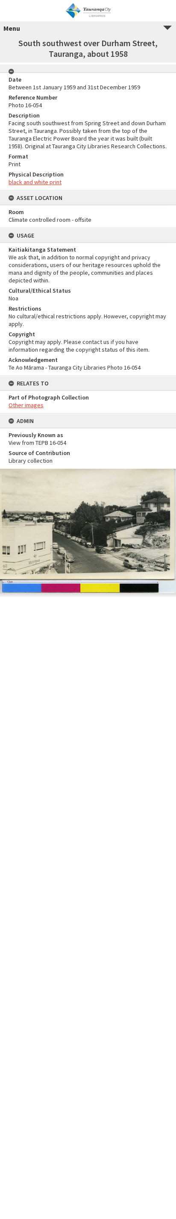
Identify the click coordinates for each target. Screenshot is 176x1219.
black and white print (35, 182)
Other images (26, 405)
